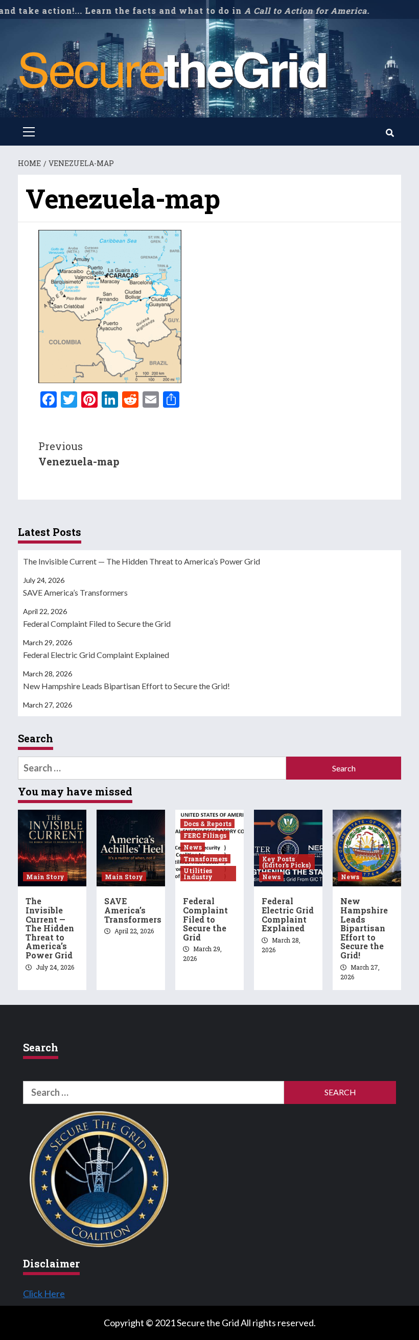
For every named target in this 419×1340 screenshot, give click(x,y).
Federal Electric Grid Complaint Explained (96, 655)
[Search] (389, 133)
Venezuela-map (79, 453)
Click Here (44, 1293)
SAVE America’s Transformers (75, 592)
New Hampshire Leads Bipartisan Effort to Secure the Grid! (126, 686)
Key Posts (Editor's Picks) (286, 862)
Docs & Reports (207, 823)
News (192, 847)
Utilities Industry (198, 873)
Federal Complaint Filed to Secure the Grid (97, 623)
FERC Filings (204, 835)
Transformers (205, 859)
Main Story (45, 877)
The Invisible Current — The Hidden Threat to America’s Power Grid (141, 561)
